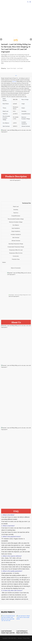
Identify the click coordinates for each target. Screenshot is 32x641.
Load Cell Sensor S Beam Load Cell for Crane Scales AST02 (22, 632)
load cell (14, 81)
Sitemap (19, 638)
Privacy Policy (26, 638)
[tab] (16, 74)
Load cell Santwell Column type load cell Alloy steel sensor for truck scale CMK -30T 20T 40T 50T (7, 632)
